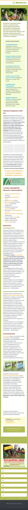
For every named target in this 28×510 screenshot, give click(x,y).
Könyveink (6, 336)
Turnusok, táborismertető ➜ (14, 171)
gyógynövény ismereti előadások (13, 213)
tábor (7, 202)
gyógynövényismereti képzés (12, 194)
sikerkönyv (11, 200)
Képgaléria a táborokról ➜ (14, 175)
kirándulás (7, 208)
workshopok (8, 222)
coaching (15, 217)
